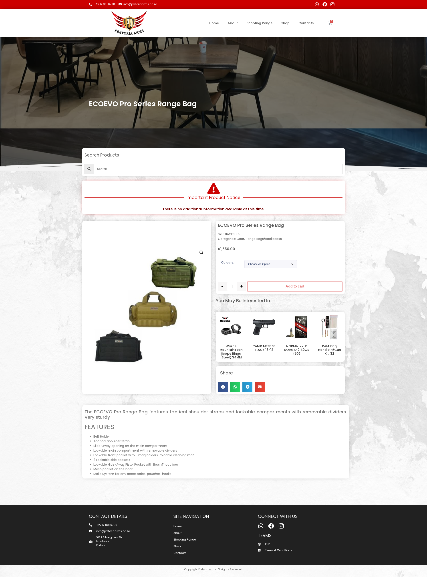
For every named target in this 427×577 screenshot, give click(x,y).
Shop (285, 23)
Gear (240, 239)
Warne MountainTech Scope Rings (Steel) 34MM (231, 352)
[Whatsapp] (317, 4)
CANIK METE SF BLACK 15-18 (263, 348)
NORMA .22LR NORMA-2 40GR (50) (296, 350)
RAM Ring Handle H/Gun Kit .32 (329, 350)
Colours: (227, 262)
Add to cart (295, 286)
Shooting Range (259, 23)
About (233, 23)
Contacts (306, 23)
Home (214, 23)
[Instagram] (332, 4)
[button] (201, 253)
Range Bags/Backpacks (264, 239)
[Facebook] (324, 4)
